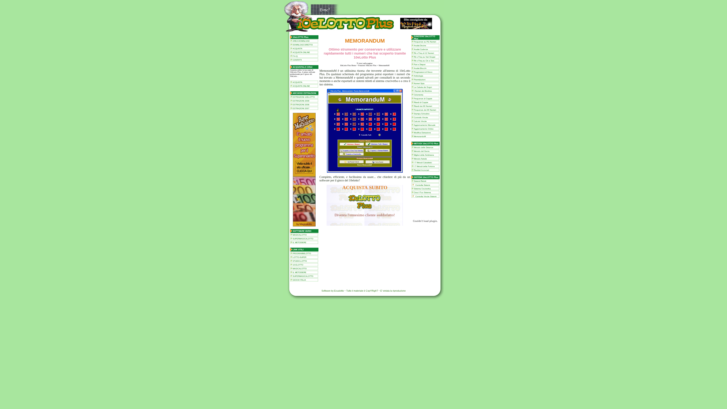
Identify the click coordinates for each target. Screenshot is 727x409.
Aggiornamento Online (424, 129)
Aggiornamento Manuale (424, 125)
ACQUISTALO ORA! (303, 67)
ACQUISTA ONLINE (301, 52)
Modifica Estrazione (422, 133)
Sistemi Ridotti (420, 181)
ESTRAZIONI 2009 (301, 101)
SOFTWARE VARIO (302, 231)
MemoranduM (420, 136)
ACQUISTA (297, 49)
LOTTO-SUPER (299, 257)
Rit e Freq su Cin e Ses (424, 61)
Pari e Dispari (419, 64)
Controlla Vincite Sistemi (425, 196)
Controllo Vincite (421, 117)
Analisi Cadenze (421, 49)
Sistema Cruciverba (422, 189)
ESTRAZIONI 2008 (301, 105)
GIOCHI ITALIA (299, 280)
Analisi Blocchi (420, 68)
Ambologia (418, 76)
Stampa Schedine (422, 114)
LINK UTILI (298, 249)
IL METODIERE (299, 242)
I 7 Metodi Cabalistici (423, 163)
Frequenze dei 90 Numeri (425, 110)
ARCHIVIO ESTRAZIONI (304, 93)
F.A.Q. (295, 56)
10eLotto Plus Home (348, 65)
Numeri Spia (419, 83)
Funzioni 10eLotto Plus (367, 65)
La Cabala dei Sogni (423, 87)
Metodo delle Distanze (423, 147)
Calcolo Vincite (420, 121)
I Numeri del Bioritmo (423, 91)
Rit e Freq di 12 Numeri (424, 53)
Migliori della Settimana (424, 155)
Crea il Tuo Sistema (422, 192)
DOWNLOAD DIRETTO (303, 45)
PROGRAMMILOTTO (302, 253)
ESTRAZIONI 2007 (301, 108)
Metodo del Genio (422, 151)
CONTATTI (297, 60)
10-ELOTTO (298, 265)
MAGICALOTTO (300, 235)
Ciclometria (418, 95)
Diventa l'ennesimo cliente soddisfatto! (365, 215)
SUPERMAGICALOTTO (303, 239)
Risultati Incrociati (421, 170)
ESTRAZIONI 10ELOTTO (304, 97)
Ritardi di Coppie (421, 102)
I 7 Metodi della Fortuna (424, 166)
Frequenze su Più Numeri (425, 42)
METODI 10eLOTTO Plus (426, 143)
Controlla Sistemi (422, 185)
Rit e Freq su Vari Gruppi (424, 57)
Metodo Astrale (420, 159)
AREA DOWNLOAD (301, 41)
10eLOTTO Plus (300, 37)
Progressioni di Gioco (423, 72)
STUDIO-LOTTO (300, 261)
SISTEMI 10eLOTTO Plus (426, 177)
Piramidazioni (419, 80)
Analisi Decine (420, 45)
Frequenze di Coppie (423, 99)
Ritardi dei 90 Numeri (423, 106)
